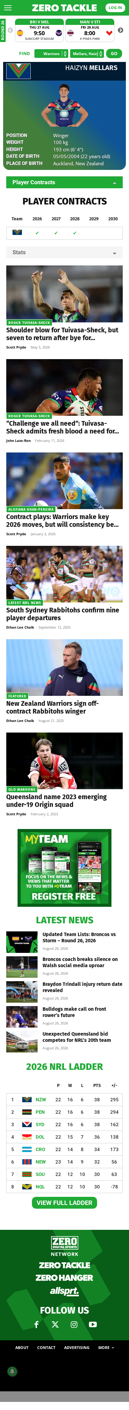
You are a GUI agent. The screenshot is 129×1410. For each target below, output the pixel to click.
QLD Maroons (21, 790)
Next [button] (120, 30)
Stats (19, 252)
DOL (40, 1137)
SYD (40, 1124)
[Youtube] (93, 1325)
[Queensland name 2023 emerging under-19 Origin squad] (64, 761)
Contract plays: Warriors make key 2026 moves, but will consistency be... (62, 521)
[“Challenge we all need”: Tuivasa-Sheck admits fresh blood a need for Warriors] (64, 387)
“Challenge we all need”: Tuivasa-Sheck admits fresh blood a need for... (62, 427)
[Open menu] (8, 8)
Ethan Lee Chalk (20, 627)
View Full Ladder (64, 1202)
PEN (40, 1112)
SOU (40, 1174)
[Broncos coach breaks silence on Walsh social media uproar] (22, 967)
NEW (41, 1162)
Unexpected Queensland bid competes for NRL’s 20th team (77, 1037)
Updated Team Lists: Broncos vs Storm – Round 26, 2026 (79, 937)
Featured (17, 696)
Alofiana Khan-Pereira (31, 510)
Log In (115, 7)
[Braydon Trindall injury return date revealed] (22, 992)
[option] (39, 30)
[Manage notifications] (12, 1371)
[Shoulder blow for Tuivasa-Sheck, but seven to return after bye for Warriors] (64, 293)
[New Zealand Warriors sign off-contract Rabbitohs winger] (64, 667)
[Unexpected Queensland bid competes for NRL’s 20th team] (22, 1041)
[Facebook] (36, 1325)
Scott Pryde (16, 347)
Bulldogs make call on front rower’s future (74, 1012)
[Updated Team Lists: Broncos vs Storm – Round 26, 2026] (22, 942)
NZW (41, 1100)
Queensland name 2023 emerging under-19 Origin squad (56, 801)
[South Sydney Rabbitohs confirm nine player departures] (64, 574)
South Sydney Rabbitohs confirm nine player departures (62, 614)
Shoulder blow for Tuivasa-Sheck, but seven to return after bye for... (62, 334)
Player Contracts (34, 182)
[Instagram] (74, 1325)
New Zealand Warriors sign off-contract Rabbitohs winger (52, 707)
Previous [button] (10, 30)
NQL (40, 1187)
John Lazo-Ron (18, 440)
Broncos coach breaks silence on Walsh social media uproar (80, 962)
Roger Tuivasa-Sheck (29, 323)
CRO (40, 1149)
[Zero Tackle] (64, 8)
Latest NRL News (24, 603)
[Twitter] (55, 1325)
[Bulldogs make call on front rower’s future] (22, 1017)
